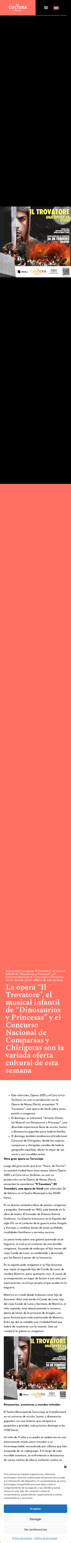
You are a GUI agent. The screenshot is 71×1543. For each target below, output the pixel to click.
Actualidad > (14, 971)
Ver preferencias (35, 1529)
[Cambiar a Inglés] (56, 8)
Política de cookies (22, 1538)
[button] (65, 1467)
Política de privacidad (45, 1538)
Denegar (35, 1519)
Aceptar (35, 1509)
